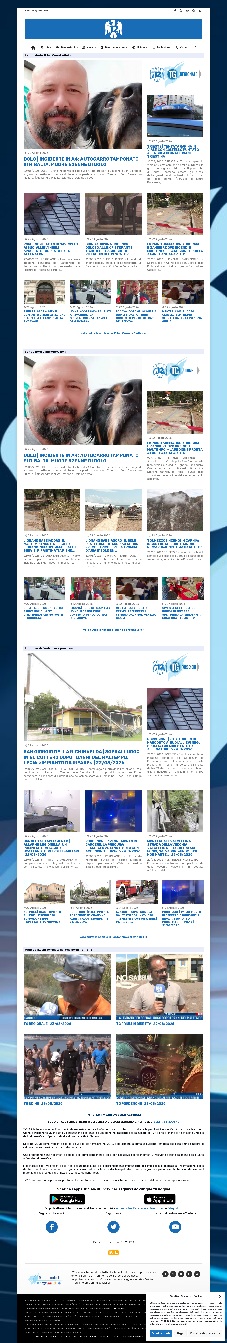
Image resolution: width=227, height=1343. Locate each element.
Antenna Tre (124, 1208)
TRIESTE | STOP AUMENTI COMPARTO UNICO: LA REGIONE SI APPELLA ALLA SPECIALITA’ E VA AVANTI (44, 316)
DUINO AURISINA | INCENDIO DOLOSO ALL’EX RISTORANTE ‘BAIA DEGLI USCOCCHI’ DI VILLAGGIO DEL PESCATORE (109, 249)
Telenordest (157, 1208)
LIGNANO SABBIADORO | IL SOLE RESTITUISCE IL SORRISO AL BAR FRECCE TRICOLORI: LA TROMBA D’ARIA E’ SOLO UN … (111, 546)
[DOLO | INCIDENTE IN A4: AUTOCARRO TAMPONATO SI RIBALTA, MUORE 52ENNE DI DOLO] (83, 104)
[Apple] (199, 11)
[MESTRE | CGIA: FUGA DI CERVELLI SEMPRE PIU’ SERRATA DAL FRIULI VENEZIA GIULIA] (183, 292)
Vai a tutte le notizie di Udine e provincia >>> (113, 629)
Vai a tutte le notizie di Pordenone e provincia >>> (114, 937)
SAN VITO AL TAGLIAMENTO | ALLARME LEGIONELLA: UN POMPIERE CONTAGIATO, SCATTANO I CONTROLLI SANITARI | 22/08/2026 (51, 848)
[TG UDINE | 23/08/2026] (67, 1066)
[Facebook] (175, 11)
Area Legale (71, 1336)
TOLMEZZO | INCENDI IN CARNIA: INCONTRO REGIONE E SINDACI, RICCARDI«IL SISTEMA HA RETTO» (174, 544)
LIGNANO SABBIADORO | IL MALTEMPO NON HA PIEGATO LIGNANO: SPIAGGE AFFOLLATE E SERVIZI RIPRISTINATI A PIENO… (50, 546)
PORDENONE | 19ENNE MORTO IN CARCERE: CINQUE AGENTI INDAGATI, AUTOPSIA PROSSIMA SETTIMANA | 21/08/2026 (181, 918)
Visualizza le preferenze (205, 1333)
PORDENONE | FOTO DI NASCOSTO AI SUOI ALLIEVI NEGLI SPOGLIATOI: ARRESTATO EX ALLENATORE (51, 249)
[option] (44, 302)
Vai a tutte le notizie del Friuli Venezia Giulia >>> (113, 333)
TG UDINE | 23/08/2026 (43, 1104)
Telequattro (174, 1208)
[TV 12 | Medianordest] (113, 19)
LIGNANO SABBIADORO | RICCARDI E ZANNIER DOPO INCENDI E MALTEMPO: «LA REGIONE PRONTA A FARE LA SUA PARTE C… (175, 249)
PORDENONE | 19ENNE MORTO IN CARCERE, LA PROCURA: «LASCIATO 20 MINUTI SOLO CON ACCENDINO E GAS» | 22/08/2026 (112, 846)
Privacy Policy (40, 1336)
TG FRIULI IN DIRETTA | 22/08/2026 (145, 1024)
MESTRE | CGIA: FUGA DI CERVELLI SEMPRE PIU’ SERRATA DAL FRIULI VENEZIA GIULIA (182, 316)
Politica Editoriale (88, 1336)
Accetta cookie (161, 1333)
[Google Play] (193, 11)
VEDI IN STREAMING (166, 1121)
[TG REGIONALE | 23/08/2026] (67, 987)
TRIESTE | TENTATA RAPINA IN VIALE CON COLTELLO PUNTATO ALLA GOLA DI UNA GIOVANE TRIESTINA (173, 151)
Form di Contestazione (132, 1336)
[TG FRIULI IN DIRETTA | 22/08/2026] (159, 987)
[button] (220, 1296)
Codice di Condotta (109, 1336)
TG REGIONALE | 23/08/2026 (47, 1024)
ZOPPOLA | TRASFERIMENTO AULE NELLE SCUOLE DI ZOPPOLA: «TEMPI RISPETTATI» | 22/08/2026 (42, 917)
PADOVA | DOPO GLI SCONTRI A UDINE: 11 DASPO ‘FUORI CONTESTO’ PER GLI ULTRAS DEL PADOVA (136, 316)
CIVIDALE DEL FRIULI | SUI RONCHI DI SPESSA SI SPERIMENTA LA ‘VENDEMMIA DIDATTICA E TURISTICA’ (181, 613)
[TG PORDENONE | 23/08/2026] (159, 1066)
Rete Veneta (140, 1208)
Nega (180, 1333)
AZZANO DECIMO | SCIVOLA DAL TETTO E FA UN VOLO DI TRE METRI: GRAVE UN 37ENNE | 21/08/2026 (136, 917)
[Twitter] (181, 11)
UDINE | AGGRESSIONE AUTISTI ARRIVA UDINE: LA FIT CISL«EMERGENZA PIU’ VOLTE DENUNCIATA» (90, 316)
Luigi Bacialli (118, 1308)
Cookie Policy (56, 1336)
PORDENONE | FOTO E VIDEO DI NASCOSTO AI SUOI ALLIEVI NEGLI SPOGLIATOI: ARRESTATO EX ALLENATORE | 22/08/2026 (174, 744)
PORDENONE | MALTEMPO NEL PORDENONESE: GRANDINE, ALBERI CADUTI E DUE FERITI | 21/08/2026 (89, 917)
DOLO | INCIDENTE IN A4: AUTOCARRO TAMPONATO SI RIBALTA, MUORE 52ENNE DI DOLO (81, 161)
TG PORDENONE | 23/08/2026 (140, 1104)
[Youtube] (187, 11)
